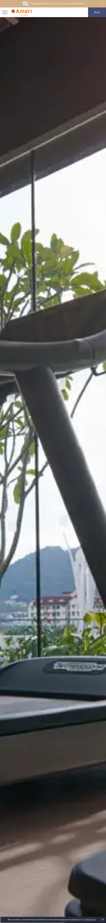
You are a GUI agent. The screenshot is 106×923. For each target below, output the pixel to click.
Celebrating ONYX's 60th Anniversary (57, 3)
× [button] (102, 919)
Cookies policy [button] (90, 919)
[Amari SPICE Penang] (21, 12)
